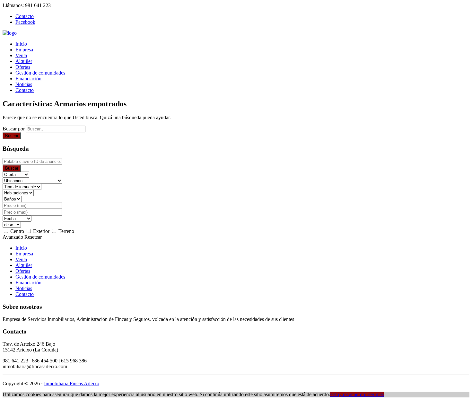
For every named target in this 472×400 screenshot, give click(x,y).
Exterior (41, 231)
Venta (21, 55)
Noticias (23, 84)
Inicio (21, 44)
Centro (17, 231)
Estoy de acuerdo (347, 394)
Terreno (66, 231)
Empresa (24, 49)
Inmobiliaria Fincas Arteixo (71, 383)
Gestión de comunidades (40, 73)
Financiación (28, 78)
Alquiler (23, 61)
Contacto (24, 90)
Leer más (374, 394)
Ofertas (22, 67)
